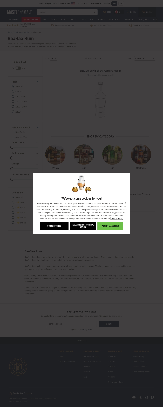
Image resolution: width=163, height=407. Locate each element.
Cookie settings (54, 226)
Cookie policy (117, 218)
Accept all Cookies (110, 226)
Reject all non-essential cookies (83, 226)
